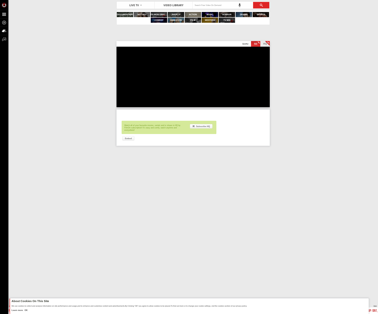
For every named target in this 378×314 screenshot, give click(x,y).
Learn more (17, 310)
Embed (128, 138)
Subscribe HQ (203, 126)
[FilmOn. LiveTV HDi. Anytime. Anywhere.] (4, 5)
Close (375, 306)
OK (26, 310)
